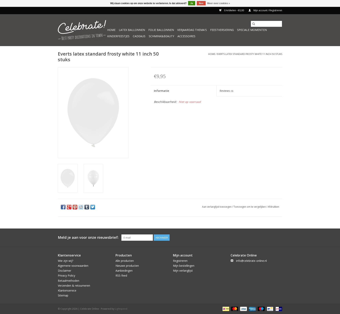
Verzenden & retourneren (74, 285)
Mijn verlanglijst (183, 270)
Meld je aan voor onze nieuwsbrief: (88, 237)
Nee (201, 3)
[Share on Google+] (69, 207)
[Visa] (243, 308)
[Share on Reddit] (81, 207)
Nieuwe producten (127, 266)
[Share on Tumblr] (86, 207)
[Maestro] (260, 308)
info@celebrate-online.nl (251, 261)
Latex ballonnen (132, 30)
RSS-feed (121, 275)
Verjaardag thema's (192, 30)
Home (111, 30)
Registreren (180, 261)
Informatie (161, 91)
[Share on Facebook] (63, 207)
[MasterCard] (234, 308)
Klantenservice (67, 290)
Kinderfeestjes (118, 36)
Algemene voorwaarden (73, 266)
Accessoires (186, 36)
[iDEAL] (225, 308)
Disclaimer (64, 270)
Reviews (226, 91)
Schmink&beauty (161, 36)
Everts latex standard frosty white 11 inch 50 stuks (249, 54)
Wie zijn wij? (65, 261)
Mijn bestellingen (183, 266)
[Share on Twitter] (92, 207)
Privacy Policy (66, 275)
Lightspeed (121, 308)
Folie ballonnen (161, 30)
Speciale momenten (252, 30)
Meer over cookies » (218, 3)
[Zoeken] (254, 24)
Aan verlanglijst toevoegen (217, 206)
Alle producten (124, 261)
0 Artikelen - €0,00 (234, 10)
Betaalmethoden (68, 280)
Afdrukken (273, 206)
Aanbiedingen (124, 270)
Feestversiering (222, 30)
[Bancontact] (269, 308)
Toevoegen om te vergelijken (250, 206)
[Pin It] (75, 207)
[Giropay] (278, 308)
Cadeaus (139, 36)
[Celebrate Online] (82, 30)
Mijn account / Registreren (267, 10)
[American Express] (252, 308)
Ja (191, 3)
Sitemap (63, 295)
